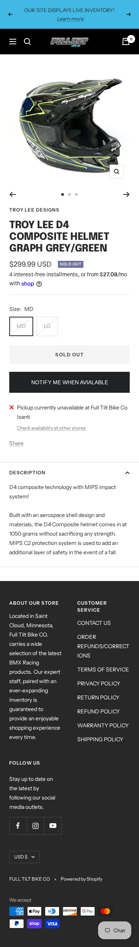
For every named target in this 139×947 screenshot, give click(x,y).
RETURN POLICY (98, 697)
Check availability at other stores (51, 428)
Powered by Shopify (81, 879)
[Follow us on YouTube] (52, 825)
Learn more (70, 19)
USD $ (20, 857)
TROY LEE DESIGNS (34, 210)
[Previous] (12, 194)
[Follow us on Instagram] (35, 825)
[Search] (27, 41)
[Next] (126, 194)
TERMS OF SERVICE (103, 669)
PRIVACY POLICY (98, 683)
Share (16, 443)
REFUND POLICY (98, 711)
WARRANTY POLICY (103, 725)
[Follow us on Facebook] (18, 825)
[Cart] (126, 41)
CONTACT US (94, 622)
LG (47, 326)
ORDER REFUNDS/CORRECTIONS (103, 646)
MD (21, 326)
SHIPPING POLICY (100, 739)
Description (27, 472)
